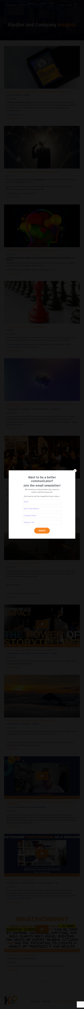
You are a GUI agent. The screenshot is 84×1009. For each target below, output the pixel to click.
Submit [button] (42, 530)
